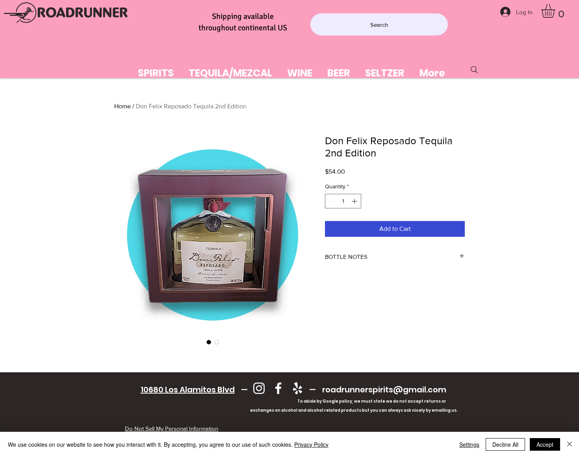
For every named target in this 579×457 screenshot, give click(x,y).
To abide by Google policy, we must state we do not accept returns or (371, 401)
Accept (544, 444)
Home (122, 106)
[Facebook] (278, 388)
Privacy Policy (311, 444)
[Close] (569, 444)
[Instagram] (259, 388)
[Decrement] (331, 201)
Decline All (505, 444)
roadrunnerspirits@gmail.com (384, 389)
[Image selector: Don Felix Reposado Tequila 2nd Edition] (209, 342)
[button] (556, 11)
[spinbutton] (343, 201)
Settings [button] (469, 444)
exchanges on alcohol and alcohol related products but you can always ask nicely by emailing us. (293, 410)
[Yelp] (297, 388)
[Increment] (355, 201)
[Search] (474, 69)
